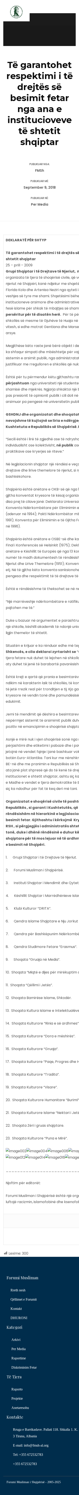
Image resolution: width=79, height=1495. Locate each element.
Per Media (39, 204)
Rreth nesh (18, 1290)
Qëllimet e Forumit (24, 1299)
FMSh (39, 170)
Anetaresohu (20, 1408)
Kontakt (16, 1309)
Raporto (17, 1389)
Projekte (17, 1398)
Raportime (18, 1358)
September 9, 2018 (39, 187)
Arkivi (15, 1340)
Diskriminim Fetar (24, 1367)
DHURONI (19, 1318)
